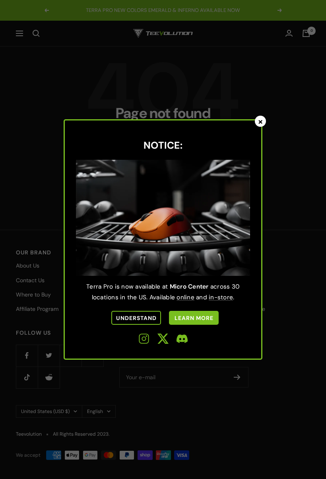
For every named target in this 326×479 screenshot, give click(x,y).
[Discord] (182, 340)
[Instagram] (143, 340)
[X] (163, 340)
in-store (221, 297)
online (185, 297)
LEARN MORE (194, 318)
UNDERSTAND (136, 318)
